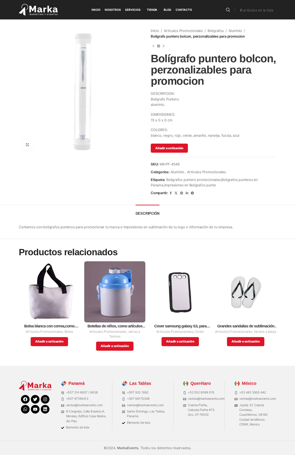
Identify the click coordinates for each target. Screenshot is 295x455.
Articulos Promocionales (183, 31)
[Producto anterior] (153, 46)
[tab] (148, 211)
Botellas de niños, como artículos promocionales (114, 326)
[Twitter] (35, 399)
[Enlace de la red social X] (176, 193)
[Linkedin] (45, 409)
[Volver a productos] (158, 46)
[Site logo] (38, 9)
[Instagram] (45, 399)
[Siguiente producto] (163, 46)
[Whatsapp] (25, 409)
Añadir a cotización (169, 148)
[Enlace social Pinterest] (181, 193)
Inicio (155, 31)
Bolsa (69, 332)
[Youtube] (35, 409)
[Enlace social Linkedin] (187, 193)
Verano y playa (265, 332)
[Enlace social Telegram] (192, 193)
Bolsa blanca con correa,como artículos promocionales (49, 326)
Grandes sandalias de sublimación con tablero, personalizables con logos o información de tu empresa (245, 326)
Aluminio (235, 31)
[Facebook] (25, 399)
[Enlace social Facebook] (170, 193)
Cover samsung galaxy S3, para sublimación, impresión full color (180, 326)
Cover (199, 332)
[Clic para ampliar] (27, 145)
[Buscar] (228, 9)
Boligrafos (216, 31)
